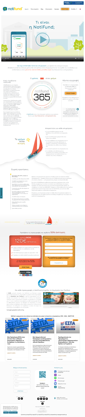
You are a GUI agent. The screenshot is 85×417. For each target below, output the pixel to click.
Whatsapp (61, 378)
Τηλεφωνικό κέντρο (64, 371)
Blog (42, 9)
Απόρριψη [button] (14, 410)
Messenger (61, 381)
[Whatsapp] (55, 378)
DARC (9, 293)
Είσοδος (73, 9)
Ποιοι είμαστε (34, 9)
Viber (59, 375)
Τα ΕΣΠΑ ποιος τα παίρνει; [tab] (18, 196)
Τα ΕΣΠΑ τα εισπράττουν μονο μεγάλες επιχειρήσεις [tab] (19, 181)
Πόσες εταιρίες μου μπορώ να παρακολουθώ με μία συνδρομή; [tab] (20, 206)
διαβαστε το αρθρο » (11, 353)
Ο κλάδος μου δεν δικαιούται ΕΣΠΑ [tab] (20, 178)
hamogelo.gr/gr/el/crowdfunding (15, 310)
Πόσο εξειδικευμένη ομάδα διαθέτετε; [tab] (19, 202)
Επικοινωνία (49, 9)
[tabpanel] (52, 187)
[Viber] (55, 375)
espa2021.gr (35, 414)
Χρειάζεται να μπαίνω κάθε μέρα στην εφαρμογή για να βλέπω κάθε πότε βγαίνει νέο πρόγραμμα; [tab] (21, 185)
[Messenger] (55, 380)
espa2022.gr (41, 414)
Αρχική (26, 9)
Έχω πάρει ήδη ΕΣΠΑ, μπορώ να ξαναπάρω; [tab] (20, 176)
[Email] (55, 387)
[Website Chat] (55, 383)
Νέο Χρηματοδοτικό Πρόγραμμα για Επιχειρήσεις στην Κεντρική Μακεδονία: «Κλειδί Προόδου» (42, 339)
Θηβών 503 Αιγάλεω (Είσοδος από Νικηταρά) (62, 398)
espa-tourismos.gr (22, 414)
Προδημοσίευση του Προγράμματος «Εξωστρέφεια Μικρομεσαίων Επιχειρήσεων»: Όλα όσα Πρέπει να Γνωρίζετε (68, 340)
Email (59, 386)
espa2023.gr (48, 414)
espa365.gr (29, 414)
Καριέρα (56, 9)
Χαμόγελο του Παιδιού (17, 296)
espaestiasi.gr (54, 414)
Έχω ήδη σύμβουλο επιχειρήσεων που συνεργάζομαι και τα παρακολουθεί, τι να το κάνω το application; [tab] (20, 193)
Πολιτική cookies (13, 412)
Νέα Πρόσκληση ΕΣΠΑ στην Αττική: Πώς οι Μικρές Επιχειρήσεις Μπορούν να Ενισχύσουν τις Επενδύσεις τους (16, 340)
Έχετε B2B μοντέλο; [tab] (17, 208)
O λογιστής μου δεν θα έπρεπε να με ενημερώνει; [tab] (20, 189)
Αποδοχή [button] (6, 412)
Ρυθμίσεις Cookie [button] (7, 410)
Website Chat (62, 383)
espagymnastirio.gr (62, 414)
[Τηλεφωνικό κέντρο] (55, 371)
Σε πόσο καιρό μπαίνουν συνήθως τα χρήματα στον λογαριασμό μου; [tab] (21, 199)
